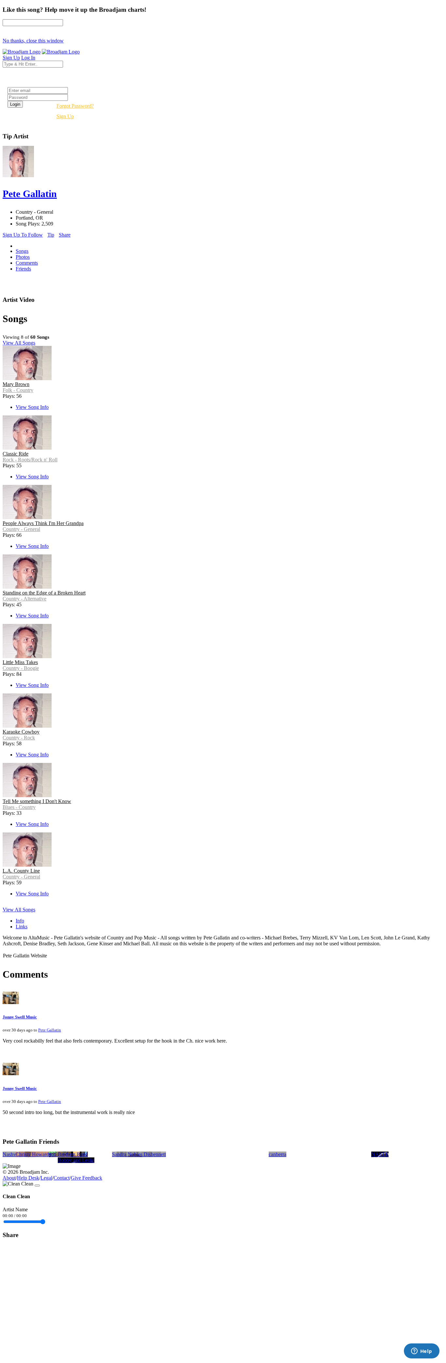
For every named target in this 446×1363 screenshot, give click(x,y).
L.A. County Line (21, 871)
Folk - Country (18, 390)
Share (65, 235)
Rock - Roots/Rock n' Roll (30, 459)
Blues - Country (19, 807)
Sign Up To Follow (23, 235)
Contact (62, 1178)
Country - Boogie (21, 668)
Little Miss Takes (20, 662)
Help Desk (28, 1178)
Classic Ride (15, 454)
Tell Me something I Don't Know (37, 801)
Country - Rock (19, 737)
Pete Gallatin (49, 1030)
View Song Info (32, 407)
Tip (50, 235)
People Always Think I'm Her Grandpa (43, 523)
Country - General (21, 529)
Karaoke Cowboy (21, 732)
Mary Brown (16, 384)
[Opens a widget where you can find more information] (421, 1351)
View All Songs (19, 343)
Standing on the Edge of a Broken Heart (44, 593)
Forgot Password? (75, 106)
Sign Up (65, 116)
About (9, 1178)
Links (21, 926)
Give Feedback (86, 1178)
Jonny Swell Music (20, 1017)
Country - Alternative (24, 598)
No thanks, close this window (33, 40)
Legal (46, 1178)
